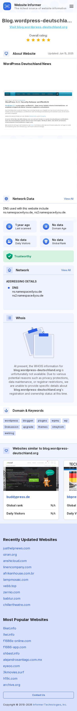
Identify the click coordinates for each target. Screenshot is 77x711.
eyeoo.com (11, 666)
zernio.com (11, 592)
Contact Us (38, 695)
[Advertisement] (38, 78)
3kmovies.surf (13, 672)
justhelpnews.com (16, 548)
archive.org (11, 685)
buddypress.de (18, 497)
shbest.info (11, 653)
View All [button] (68, 198)
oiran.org (10, 554)
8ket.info (9, 628)
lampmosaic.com (15, 580)
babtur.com (11, 598)
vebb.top (9, 586)
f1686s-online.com (17, 641)
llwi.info (8, 634)
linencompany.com (17, 567)
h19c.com (10, 678)
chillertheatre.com (16, 605)
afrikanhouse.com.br (18, 573)
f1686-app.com (14, 647)
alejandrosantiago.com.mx (22, 660)
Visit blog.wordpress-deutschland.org (38, 27)
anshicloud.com (15, 561)
